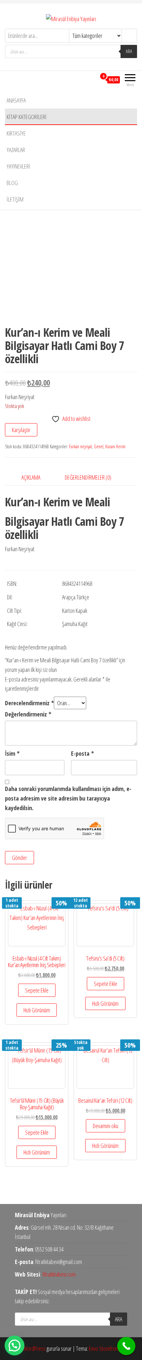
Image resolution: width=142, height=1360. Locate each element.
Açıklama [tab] (30, 477)
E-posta (82, 753)
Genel (98, 446)
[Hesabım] (91, 79)
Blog (12, 183)
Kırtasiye (16, 133)
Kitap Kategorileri (27, 117)
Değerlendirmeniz (28, 714)
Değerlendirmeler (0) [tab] (88, 477)
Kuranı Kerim (115, 446)
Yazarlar (16, 150)
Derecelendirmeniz (29, 703)
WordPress (34, 1348)
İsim (12, 753)
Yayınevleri (18, 166)
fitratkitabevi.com (59, 1274)
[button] (14, 1345)
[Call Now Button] (126, 1346)
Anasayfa (16, 100)
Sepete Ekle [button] (37, 990)
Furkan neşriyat (80, 446)
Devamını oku (105, 1126)
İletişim (15, 199)
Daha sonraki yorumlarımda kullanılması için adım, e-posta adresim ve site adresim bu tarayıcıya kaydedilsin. (68, 798)
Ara (129, 51)
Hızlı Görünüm (36, 1010)
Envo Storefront (104, 1348)
